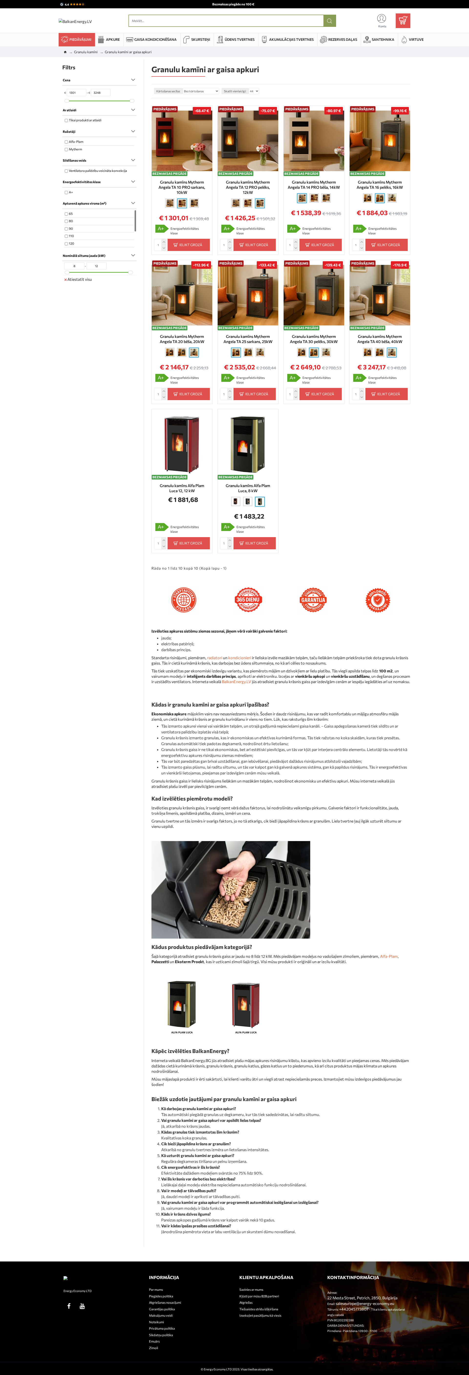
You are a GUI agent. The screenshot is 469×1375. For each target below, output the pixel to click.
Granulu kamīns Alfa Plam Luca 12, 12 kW (182, 488)
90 (71, 228)
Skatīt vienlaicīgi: (235, 91)
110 (71, 236)
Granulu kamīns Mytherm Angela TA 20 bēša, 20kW (182, 339)
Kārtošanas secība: (168, 91)
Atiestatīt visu (79, 279)
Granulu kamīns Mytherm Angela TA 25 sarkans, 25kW (248, 339)
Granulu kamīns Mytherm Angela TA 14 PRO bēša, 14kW (314, 184)
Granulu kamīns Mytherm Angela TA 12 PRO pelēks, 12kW (248, 187)
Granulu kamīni (86, 52)
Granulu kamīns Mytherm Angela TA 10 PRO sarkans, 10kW (182, 187)
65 (71, 214)
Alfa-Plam (76, 142)
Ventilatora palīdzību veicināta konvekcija (98, 171)
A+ (71, 192)
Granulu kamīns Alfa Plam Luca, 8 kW (248, 488)
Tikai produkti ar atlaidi (85, 120)
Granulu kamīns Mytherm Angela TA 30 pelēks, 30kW (314, 339)
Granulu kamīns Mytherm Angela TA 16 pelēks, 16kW (380, 184)
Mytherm (75, 149)
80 (71, 221)
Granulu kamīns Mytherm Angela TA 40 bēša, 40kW (379, 339)
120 (71, 243)
